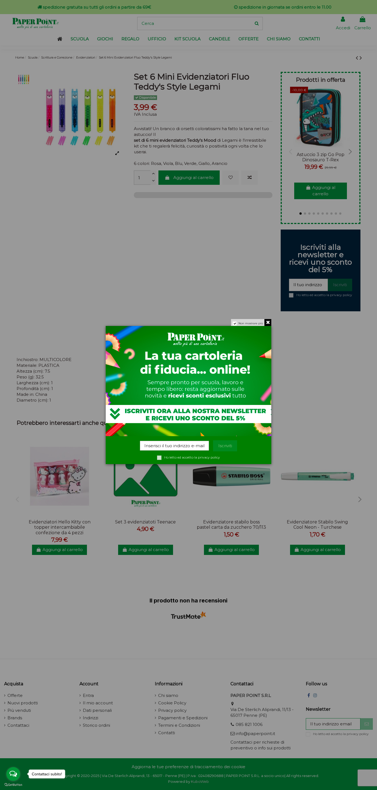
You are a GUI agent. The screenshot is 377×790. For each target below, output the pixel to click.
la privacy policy (207, 457)
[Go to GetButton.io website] (13, 784)
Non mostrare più (250, 323)
